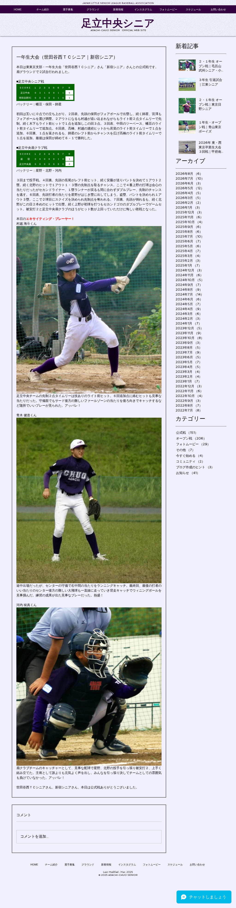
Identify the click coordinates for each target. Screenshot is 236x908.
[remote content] (89, 93)
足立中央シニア (118, 23)
